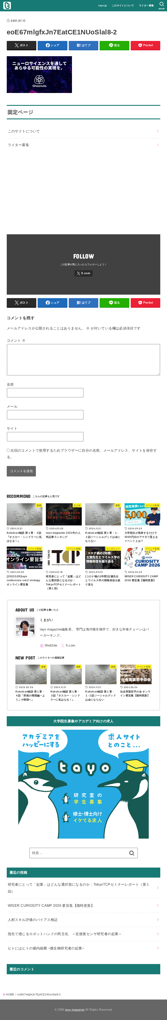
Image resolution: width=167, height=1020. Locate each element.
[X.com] (83, 273)
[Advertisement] (83, 191)
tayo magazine (74, 1009)
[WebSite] (48, 646)
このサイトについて (123, 5)
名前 (10, 384)
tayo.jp (102, 5)
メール (12, 406)
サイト (12, 428)
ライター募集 (146, 5)
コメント (16, 340)
